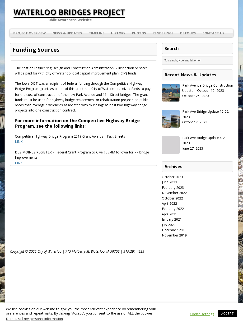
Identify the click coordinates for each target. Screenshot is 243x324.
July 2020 (169, 224)
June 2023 (169, 182)
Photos (139, 33)
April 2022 (169, 203)
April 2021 (169, 214)
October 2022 (172, 198)
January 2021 (172, 219)
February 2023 (173, 187)
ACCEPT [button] (227, 313)
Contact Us (213, 33)
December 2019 (174, 230)
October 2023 (172, 177)
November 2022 (174, 192)
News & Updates (67, 33)
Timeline (96, 33)
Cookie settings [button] (202, 314)
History (118, 33)
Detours (188, 33)
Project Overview (29, 33)
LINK (19, 141)
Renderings (163, 33)
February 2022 (173, 208)
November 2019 (174, 235)
